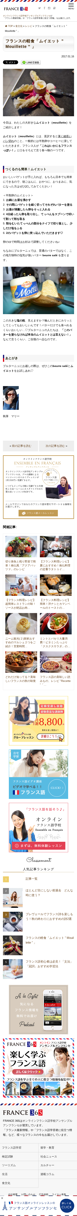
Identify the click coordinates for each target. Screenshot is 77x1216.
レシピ (28, 26)
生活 (5, 1174)
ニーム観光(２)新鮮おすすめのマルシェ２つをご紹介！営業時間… (20, 642)
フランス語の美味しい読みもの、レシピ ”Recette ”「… (55, 680)
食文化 (19, 26)
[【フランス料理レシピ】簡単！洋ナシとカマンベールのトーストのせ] (56, 585)
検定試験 (7, 1156)
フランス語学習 (11, 1147)
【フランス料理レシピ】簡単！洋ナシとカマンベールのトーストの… (55, 603)
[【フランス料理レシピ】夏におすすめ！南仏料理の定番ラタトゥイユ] (56, 546)
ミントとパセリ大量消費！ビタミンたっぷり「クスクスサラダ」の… (55, 642)
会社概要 (13, 1194)
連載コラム (47, 1174)
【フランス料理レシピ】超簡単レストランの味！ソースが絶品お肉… (20, 603)
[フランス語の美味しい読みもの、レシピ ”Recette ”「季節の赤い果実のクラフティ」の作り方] (56, 662)
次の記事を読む (55, 445)
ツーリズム (9, 1165)
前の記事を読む (21, 445)
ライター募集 (59, 1194)
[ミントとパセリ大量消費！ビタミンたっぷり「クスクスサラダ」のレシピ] (56, 623)
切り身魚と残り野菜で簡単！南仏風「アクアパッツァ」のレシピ (20, 565)
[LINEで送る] (31, 62)
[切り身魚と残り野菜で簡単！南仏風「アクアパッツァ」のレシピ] (21, 546)
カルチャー (47, 1165)
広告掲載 (43, 1194)
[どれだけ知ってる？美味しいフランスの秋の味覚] (21, 662)
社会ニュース (48, 1156)
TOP (10, 26)
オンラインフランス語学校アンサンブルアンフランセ (26, 16)
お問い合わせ (28, 1194)
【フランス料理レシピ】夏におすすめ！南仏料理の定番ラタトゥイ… (55, 565)
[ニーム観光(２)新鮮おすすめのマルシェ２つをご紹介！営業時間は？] (21, 623)
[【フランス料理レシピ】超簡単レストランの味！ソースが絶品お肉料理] (21, 585)
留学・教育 (47, 1147)
